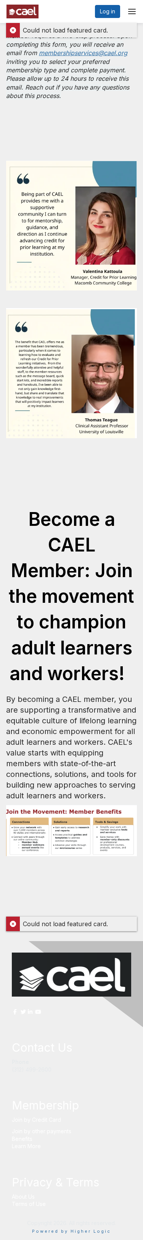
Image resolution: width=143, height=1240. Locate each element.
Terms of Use (29, 1204)
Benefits (22, 1139)
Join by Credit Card (36, 1119)
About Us (23, 1196)
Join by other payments (41, 1131)
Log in (107, 11)
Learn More (26, 1146)
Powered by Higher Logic (71, 1231)
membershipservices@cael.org (83, 53)
